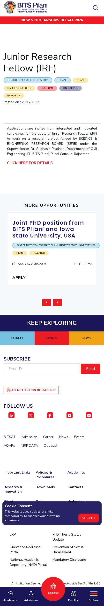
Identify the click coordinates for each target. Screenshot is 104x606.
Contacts (75, 487)
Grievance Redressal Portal (26, 549)
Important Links (17, 472)
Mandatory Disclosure (69, 559)
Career (48, 437)
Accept (89, 518)
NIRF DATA (29, 445)
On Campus (70, 88)
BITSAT (10, 437)
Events (79, 437)
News (63, 437)
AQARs (9, 445)
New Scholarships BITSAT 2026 (52, 20)
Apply (19, 277)
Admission (29, 437)
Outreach (51, 445)
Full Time (47, 88)
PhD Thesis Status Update (66, 537)
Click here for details (31, 163)
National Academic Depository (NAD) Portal (28, 562)
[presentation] (46, 302)
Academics (76, 472)
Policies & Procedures (45, 474)
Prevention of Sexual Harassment (68, 549)
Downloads (45, 487)
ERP (13, 534)
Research (13, 95)
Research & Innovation (13, 489)
